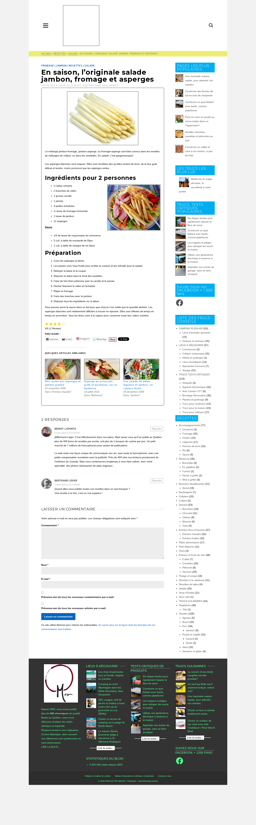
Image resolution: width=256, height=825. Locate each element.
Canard (190, 638)
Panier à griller (190, 475)
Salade (89, 65)
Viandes (183, 613)
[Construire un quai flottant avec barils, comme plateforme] (180, 234)
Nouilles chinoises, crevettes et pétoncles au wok (199, 136)
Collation (183, 496)
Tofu (184, 609)
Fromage (47, 65)
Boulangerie (185, 492)
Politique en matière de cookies (98, 776)
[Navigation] (45, 25)
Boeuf (185, 622)
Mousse (186, 521)
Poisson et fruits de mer (192, 555)
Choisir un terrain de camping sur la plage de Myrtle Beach (111, 722)
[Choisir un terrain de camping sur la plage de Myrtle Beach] (91, 722)
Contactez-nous (164, 776)
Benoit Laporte (65, 428)
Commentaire (50, 525)
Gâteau (186, 517)
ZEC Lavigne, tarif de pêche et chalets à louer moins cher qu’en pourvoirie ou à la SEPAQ (111, 706)
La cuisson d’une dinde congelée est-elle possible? (200, 675)
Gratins (186, 437)
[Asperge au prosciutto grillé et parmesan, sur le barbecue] (102, 369)
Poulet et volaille (191, 634)
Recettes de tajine (189, 584)
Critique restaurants (193, 353)
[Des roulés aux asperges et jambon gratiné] (63, 369)
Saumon (187, 571)
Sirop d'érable (186, 592)
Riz (184, 450)
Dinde (189, 643)
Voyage (186, 370)
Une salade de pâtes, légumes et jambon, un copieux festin (138, 385)
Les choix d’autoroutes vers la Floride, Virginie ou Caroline (110, 675)
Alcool (185, 488)
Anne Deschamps (106, 85)
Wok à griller (189, 479)
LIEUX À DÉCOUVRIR (191, 345)
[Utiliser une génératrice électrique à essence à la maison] (180, 258)
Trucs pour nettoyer (193, 412)
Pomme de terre (191, 446)
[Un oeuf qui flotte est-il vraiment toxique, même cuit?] (180, 687)
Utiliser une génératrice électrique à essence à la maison (200, 258)
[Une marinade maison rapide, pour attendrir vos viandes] (180, 700)
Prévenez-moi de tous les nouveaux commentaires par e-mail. (77, 597)
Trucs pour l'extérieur (194, 403)
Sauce (185, 454)
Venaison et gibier (192, 651)
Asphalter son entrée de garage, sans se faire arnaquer (201, 270)
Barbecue (184, 458)
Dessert (183, 504)
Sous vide (184, 596)
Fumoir (186, 471)
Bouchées (187, 509)
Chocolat (187, 513)
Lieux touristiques (192, 362)
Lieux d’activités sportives (196, 332)
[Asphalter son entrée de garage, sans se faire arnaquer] (180, 270)
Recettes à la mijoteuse (192, 580)
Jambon (61, 65)
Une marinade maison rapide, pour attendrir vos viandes (199, 80)
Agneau (186, 617)
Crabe (185, 559)
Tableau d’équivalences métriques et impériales (134, 776)
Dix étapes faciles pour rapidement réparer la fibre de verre (200, 222)
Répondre (157, 429)
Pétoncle (187, 567)
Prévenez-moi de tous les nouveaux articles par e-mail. (73, 608)
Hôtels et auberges (192, 357)
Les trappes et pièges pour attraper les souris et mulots (200, 246)
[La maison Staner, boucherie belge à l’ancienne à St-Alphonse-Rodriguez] (91, 734)
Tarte (185, 525)
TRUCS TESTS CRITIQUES (194, 374)
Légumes (187, 442)
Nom (44, 565)
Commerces (189, 349)
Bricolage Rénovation (194, 395)
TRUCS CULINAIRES (190, 601)
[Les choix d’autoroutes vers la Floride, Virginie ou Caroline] (91, 675)
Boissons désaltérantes (191, 483)
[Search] (211, 25)
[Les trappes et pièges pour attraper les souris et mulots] (180, 246)
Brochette (187, 463)
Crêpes (183, 500)
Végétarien (185, 605)
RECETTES (75, 65)
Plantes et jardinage (193, 399)
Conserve (187, 429)
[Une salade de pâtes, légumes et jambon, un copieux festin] (141, 369)
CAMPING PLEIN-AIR (191, 328)
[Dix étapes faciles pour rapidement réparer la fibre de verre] (180, 221)
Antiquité (187, 382)
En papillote (188, 467)
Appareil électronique (194, 387)
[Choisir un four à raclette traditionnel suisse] (180, 712)
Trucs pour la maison (193, 408)
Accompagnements (189, 425)
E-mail (45, 579)
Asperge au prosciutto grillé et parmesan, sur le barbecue (100, 385)
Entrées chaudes (191, 534)
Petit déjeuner (186, 546)
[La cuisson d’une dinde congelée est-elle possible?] (180, 675)
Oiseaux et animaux (193, 341)
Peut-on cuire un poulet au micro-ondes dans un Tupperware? (199, 121)
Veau (185, 647)
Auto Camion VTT (192, 391)
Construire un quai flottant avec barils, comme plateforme (199, 106)
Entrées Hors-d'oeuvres (192, 529)
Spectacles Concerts (193, 366)
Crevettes (187, 563)
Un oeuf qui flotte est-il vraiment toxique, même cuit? (201, 687)
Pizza (182, 550)
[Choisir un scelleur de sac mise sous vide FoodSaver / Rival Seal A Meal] (180, 724)
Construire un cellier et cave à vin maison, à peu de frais (199, 151)
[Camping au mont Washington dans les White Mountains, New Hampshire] (91, 687)
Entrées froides (190, 538)
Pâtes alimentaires (189, 542)
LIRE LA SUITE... (50, 746)
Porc (184, 626)
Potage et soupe (188, 576)
